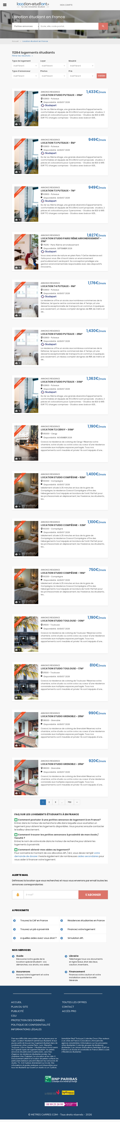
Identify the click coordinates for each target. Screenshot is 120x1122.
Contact (68, 1007)
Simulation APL (75, 938)
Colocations (85, 1040)
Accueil (16, 1002)
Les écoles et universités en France (83, 1049)
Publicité (17, 1011)
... (61, 802)
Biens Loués (104, 1049)
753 (69, 802)
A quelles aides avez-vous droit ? (38, 938)
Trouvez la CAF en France (34, 920)
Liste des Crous (91, 1038)
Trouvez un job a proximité (34, 929)
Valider (101, 75)
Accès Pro (69, 1011)
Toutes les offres (74, 1002)
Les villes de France (70, 1040)
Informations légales (26, 1029)
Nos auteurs (104, 1038)
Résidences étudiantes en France (86, 920)
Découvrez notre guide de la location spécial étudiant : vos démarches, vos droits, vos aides (32, 962)
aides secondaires (88, 856)
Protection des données (28, 1020)
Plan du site (19, 1007)
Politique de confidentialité (30, 1025)
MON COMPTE (66, 5)
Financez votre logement (81, 929)
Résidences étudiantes (71, 1052)
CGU (14, 1015)
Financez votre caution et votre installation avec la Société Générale (85, 977)
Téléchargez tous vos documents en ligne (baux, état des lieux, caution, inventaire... (86, 962)
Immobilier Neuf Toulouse (72, 1038)
